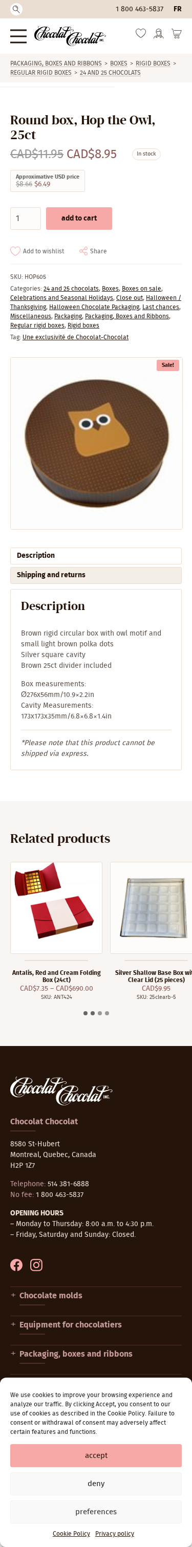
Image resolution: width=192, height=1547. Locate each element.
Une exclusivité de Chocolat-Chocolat (76, 337)
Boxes (118, 63)
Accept (96, 1455)
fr (178, 9)
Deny (96, 1484)
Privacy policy (114, 1534)
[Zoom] (96, 443)
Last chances (160, 307)
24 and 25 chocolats (110, 73)
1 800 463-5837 (139, 9)
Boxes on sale (141, 289)
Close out (129, 298)
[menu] (18, 36)
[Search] (16, 9)
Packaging (68, 316)
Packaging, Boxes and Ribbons (56, 63)
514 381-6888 (68, 1184)
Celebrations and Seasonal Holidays (61, 298)
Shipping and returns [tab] (51, 575)
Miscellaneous (30, 316)
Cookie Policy (71, 1534)
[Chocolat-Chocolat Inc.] (70, 36)
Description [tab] (36, 555)
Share (98, 251)
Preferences (96, 1512)
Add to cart (79, 218)
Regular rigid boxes (41, 73)
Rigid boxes (153, 63)
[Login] (159, 37)
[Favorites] (141, 36)
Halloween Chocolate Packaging (94, 307)
